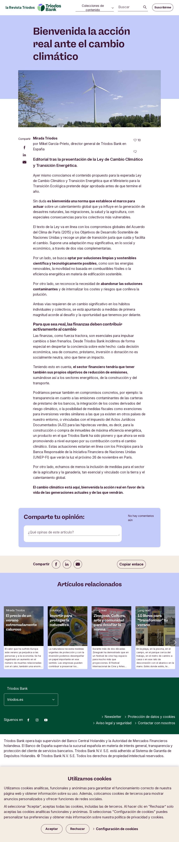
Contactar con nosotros (156, 723)
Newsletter (113, 717)
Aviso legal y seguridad (113, 723)
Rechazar (77, 829)
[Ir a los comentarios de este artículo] (135, 151)
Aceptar (51, 829)
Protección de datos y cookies (151, 717)
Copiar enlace (131, 564)
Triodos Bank (17, 688)
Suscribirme (162, 7)
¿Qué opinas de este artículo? (51, 532)
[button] (174, 642)
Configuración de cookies (117, 829)
